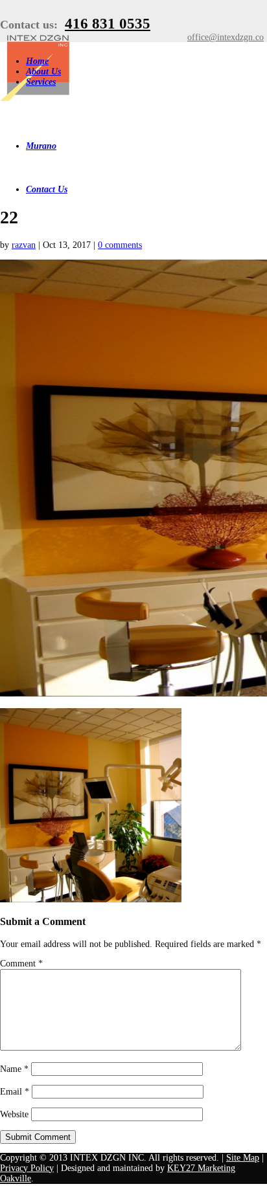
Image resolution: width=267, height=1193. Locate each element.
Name (14, 1069)
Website (14, 1114)
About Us (43, 71)
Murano (41, 146)
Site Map (242, 1158)
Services (41, 82)
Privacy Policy (27, 1168)
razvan (24, 245)
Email (14, 1092)
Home (37, 61)
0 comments (120, 245)
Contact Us (46, 189)
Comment (21, 963)
